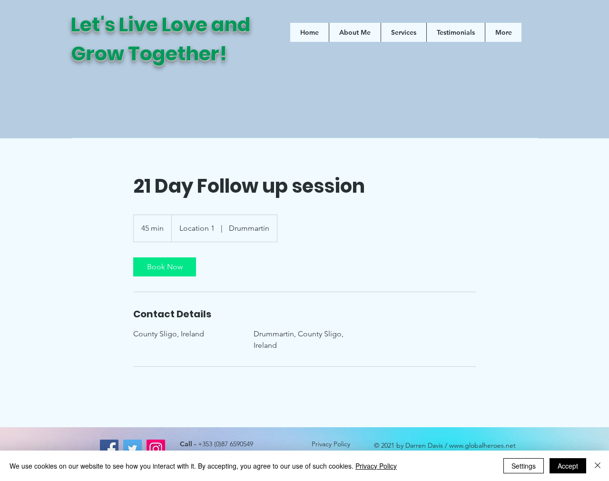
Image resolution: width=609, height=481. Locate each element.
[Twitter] (132, 449)
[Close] (597, 465)
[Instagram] (156, 449)
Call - (216, 444)
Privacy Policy (331, 444)
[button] (403, 32)
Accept (568, 466)
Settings (523, 466)
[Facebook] (109, 449)
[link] (164, 266)
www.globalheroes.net (482, 445)
